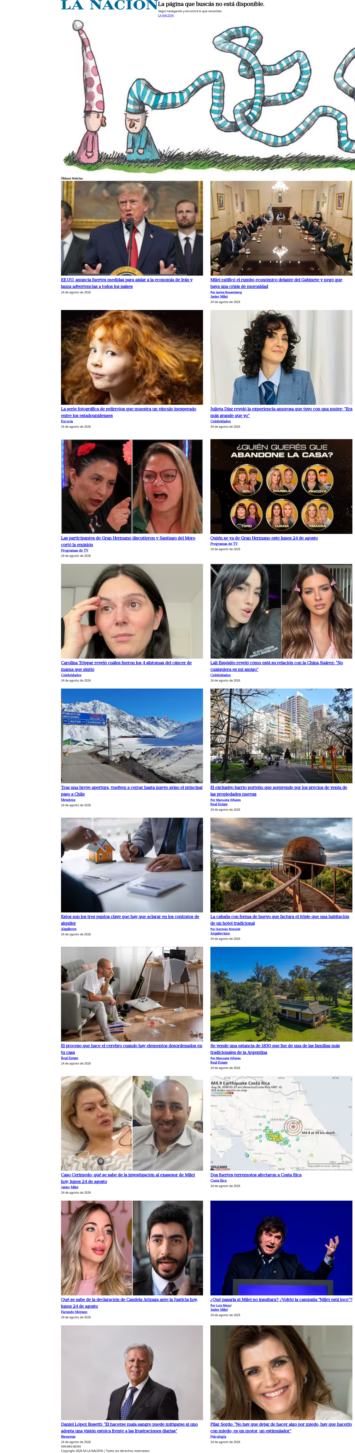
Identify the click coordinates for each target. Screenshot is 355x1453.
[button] (132, 229)
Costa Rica (218, 1181)
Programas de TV (74, 551)
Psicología (218, 1437)
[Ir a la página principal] (109, 8)
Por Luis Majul (220, 1305)
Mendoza (68, 800)
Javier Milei (219, 297)
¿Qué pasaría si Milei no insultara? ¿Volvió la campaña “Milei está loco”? (281, 1300)
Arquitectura (220, 934)
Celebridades (220, 421)
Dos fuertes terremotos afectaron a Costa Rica (256, 1175)
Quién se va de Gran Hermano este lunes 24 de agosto (264, 538)
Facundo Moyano (74, 1312)
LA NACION (166, 15)
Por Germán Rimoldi (225, 929)
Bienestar (68, 1437)
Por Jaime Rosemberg (226, 292)
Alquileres (69, 929)
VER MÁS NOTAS (71, 1446)
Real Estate (219, 804)
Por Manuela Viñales (225, 800)
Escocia (67, 421)
